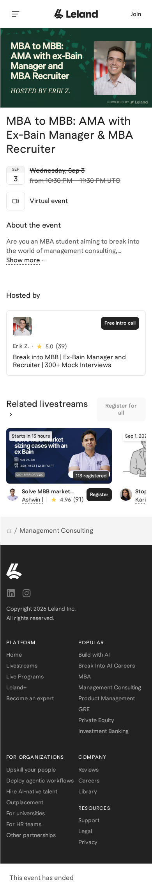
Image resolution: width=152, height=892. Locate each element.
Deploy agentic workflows (40, 780)
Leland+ (16, 687)
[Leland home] (76, 14)
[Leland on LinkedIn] (11, 593)
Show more (23, 260)
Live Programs (25, 676)
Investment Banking (103, 731)
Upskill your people (31, 770)
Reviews (88, 770)
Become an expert (30, 698)
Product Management (106, 698)
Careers (88, 780)
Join (136, 14)
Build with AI (94, 655)
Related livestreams (47, 404)
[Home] (9, 530)
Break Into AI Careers (106, 665)
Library (87, 791)
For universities (25, 813)
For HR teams (23, 824)
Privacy (87, 842)
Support (88, 820)
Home (14, 655)
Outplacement (24, 802)
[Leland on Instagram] (26, 593)
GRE (84, 709)
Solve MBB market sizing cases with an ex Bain (52, 498)
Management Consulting (56, 530)
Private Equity (96, 720)
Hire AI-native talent (31, 791)
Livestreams (21, 665)
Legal (85, 831)
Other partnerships (31, 835)
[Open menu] (15, 14)
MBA (84, 676)
